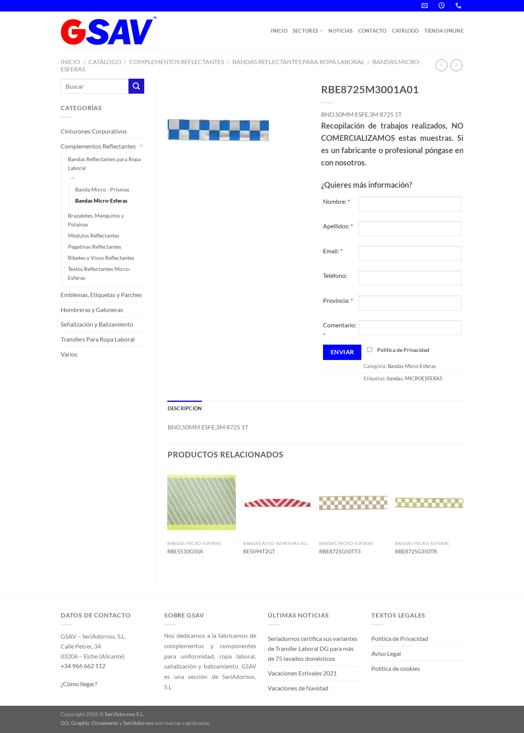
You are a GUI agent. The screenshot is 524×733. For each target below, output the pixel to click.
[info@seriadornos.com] (426, 5)
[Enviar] (136, 86)
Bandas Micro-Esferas (101, 200)
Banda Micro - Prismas (102, 189)
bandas (395, 378)
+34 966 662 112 (83, 665)
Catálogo (405, 31)
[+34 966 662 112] (459, 5)
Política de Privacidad (403, 350)
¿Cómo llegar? (79, 683)
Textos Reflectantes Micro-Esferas (99, 273)
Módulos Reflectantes (93, 235)
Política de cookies (395, 668)
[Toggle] (141, 146)
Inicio (279, 31)
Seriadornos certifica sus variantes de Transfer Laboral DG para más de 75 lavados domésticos (313, 648)
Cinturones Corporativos (94, 131)
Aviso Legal (386, 653)
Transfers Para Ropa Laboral (98, 339)
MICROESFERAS (423, 378)
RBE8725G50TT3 (340, 551)
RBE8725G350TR (416, 551)
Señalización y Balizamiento (97, 324)
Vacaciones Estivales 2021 (302, 673)
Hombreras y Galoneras (92, 309)
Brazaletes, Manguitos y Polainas (96, 220)
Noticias (340, 31)
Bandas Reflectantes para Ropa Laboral (298, 61)
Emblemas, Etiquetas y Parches (101, 294)
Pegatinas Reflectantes (94, 246)
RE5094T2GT (259, 551)
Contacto (372, 31)
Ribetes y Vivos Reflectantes (101, 257)
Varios (69, 354)
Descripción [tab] (185, 408)
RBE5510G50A (185, 551)
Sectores (305, 31)
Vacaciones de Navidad (298, 688)
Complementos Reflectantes (176, 61)
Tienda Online (443, 31)
